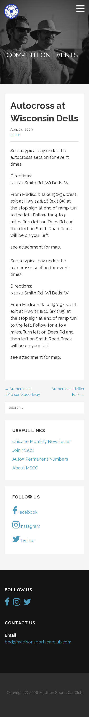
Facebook (27, 512)
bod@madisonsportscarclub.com (38, 641)
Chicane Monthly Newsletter (41, 441)
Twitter (27, 540)
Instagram (30, 526)
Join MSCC (23, 450)
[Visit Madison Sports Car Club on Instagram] (16, 603)
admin (15, 135)
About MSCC (25, 467)
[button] (82, 8)
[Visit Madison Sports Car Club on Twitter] (27, 603)
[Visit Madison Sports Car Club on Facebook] (7, 603)
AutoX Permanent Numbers (40, 459)
